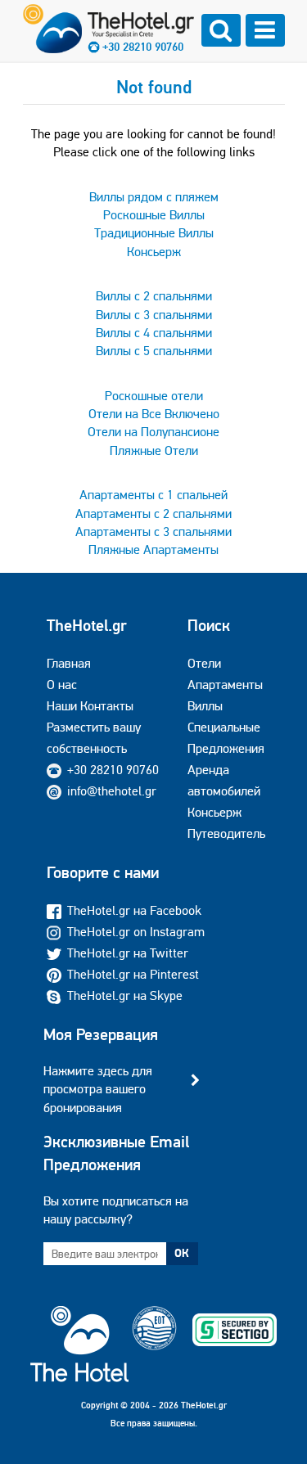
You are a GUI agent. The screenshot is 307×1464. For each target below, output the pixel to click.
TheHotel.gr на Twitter (127, 953)
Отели (204, 663)
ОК (181, 1253)
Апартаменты (225, 684)
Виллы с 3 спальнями (154, 314)
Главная (69, 663)
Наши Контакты (90, 706)
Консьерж (154, 251)
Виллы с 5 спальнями (154, 350)
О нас (62, 684)
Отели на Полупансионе (153, 431)
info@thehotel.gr (111, 791)
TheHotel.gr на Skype (125, 995)
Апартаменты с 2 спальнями (153, 513)
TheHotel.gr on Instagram (136, 931)
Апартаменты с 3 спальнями (153, 531)
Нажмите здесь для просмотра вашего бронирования (97, 1089)
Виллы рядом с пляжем (154, 197)
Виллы (205, 706)
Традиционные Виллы (154, 233)
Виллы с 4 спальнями (154, 332)
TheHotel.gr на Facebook (134, 910)
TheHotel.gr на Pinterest (133, 974)
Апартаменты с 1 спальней (153, 494)
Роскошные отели (154, 395)
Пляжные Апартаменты (153, 549)
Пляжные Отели (154, 450)
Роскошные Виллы (154, 215)
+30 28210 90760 (142, 46)
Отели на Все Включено (153, 413)
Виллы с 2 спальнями (154, 296)
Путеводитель (226, 833)
